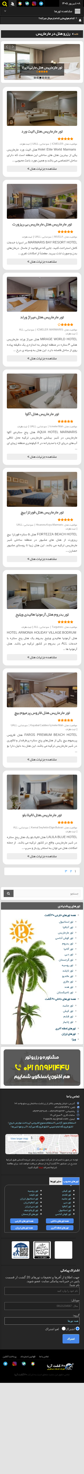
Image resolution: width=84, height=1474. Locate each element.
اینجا (41, 1167)
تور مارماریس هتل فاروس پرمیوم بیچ (42, 712)
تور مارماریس (65, 932)
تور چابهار (68, 1022)
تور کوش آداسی (64, 938)
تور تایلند (67, 970)
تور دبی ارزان (31, 1206)
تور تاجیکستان (65, 992)
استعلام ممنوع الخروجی (42, 1122)
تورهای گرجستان (29, 1214)
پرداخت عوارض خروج (19, 1122)
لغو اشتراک (52, 1329)
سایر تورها (55, 1181)
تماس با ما (44, 1356)
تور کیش (68, 1011)
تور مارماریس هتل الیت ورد (42, 131)
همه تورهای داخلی (60, 1220)
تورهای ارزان (69, 1034)
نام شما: (74, 1285)
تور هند (68, 987)
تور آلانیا (68, 949)
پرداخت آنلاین (9, 1356)
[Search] (9, 893)
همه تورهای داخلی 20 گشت (60, 999)
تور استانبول (66, 922)
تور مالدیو (67, 976)
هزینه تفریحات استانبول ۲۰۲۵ (60, 20)
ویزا (74, 1039)
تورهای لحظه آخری (65, 1028)
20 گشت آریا (20, 1374)
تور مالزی (68, 981)
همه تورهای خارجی (24, 1220)
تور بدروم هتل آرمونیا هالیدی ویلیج (42, 614)
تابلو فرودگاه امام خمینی (60, 1126)
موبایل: (75, 1300)
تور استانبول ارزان (29, 1198)
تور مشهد (67, 1005)
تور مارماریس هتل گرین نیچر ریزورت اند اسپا (42, 67)
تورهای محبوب (71, 1181)
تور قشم (68, 1016)
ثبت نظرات (25, 144)
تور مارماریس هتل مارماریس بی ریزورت (42, 224)
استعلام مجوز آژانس (65, 1122)
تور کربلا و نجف (31, 1210)
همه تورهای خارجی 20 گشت (60, 915)
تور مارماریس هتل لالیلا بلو (42, 815)
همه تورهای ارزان (24, 1227)
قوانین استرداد (27, 1356)
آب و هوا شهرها (19, 1126)
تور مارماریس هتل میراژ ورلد (42, 317)
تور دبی (69, 954)
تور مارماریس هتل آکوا (42, 414)
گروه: (76, 1315)
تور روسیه (67, 965)
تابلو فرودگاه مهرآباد (38, 1126)
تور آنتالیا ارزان (31, 1202)
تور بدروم (67, 943)
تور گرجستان (66, 960)
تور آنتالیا (68, 927)
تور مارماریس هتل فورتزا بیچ (42, 512)
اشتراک (71, 1329)
